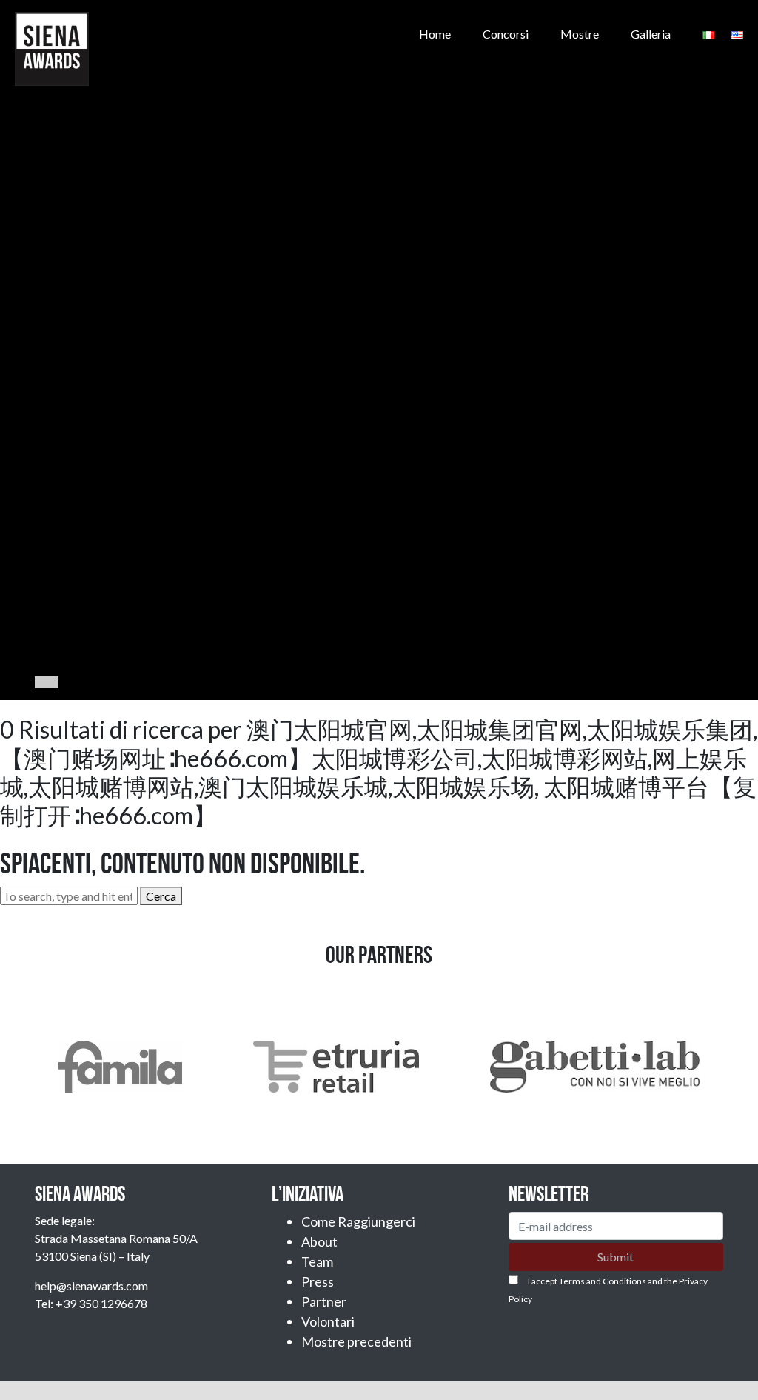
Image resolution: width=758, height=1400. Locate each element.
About (319, 1241)
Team (317, 1261)
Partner (323, 1301)
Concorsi (506, 34)
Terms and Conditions (602, 1281)
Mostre (579, 34)
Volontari (328, 1321)
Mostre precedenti (356, 1341)
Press (317, 1281)
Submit (615, 1257)
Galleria (651, 34)
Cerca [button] (161, 896)
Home (435, 34)
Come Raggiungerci (358, 1221)
